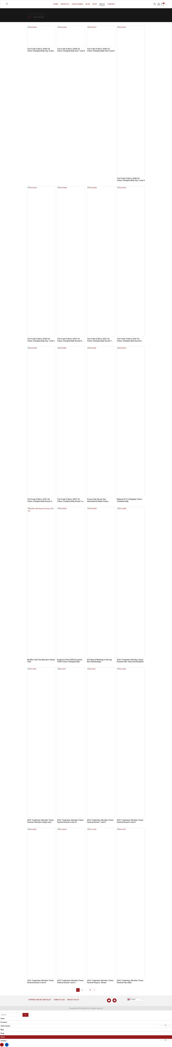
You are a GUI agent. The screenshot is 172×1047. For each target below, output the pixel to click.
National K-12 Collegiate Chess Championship (129, 500)
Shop (95, 4)
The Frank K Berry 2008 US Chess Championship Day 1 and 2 (41, 340)
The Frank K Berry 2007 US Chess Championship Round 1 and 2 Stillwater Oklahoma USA (71, 501)
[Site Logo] (10, 4)
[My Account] (158, 4)
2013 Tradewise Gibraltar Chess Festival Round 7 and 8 (100, 821)
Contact (111, 4)
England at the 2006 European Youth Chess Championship (69, 661)
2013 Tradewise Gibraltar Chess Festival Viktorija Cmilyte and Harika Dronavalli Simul (40, 822)
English (133, 999)
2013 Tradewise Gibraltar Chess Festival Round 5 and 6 (130, 821)
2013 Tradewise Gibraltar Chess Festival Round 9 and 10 (70, 821)
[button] (154, 4)
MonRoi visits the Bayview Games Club (41, 661)
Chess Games (77, 4)
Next (94, 990)
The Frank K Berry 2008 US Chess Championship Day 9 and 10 (40, 51)
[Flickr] (114, 1000)
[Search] (25, 1015)
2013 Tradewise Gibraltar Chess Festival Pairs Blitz (130, 981)
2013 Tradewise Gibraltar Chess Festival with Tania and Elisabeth (130, 661)
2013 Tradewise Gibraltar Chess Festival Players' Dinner (100, 981)
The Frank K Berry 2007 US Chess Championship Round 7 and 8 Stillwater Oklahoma (99, 341)
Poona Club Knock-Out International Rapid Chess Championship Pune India (97, 501)
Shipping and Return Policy (39, 1000)
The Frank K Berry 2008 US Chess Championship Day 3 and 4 (131, 179)
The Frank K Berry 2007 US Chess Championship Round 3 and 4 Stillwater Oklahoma (39, 501)
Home (55, 4)
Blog (88, 4)
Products (65, 4)
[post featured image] (41, 36)
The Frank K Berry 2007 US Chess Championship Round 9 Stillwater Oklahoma (69, 341)
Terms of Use (59, 1000)
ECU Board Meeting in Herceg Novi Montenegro (99, 661)
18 (90, 990)
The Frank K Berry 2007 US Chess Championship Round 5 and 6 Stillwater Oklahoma (129, 341)
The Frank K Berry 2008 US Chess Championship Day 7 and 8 (71, 50)
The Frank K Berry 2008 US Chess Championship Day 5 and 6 (101, 50)
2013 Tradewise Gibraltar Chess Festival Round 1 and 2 (70, 981)
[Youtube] (109, 1000)
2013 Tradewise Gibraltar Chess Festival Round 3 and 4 (40, 981)
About (102, 4)
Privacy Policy (73, 1000)
